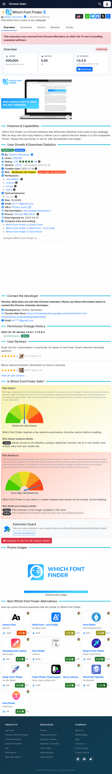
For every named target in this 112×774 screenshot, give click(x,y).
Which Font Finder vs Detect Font (24, 224)
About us (79, 730)
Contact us (80, 743)
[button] (4, 4)
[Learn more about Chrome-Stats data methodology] (37, 214)
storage (9, 186)
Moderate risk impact (24, 172)
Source (41, 27)
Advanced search (48, 735)
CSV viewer (45, 748)
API (6, 748)
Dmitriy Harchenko (13, 17)
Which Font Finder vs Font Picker (24, 231)
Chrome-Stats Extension (16, 735)
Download (26, 27)
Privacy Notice (82, 752)
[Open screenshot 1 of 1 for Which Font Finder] (36, 99)
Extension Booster (13, 743)
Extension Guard (13, 739)
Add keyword (46, 757)
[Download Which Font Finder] (91, 63)
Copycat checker (48, 739)
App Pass (9, 730)
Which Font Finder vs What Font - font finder (30, 228)
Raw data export (13, 757)
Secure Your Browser (24, 533)
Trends (69, 27)
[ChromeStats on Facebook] (84, 759)
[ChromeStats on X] (90, 759)
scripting (10, 182)
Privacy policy (20, 207)
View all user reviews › (13, 375)
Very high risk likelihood (52, 172)
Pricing (43, 730)
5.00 (25, 161)
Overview (9, 27)
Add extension (47, 752)
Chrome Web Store (24, 214)
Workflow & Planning (39, 17)
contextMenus (12, 179)
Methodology (81, 735)
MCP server (10, 752)
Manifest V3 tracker (49, 743)
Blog (77, 739)
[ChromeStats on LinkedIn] (77, 759)
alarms (9, 189)
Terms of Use (81, 748)
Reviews (55, 27)
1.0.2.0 (18, 165)
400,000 (17, 158)
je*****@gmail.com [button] (23, 203)
